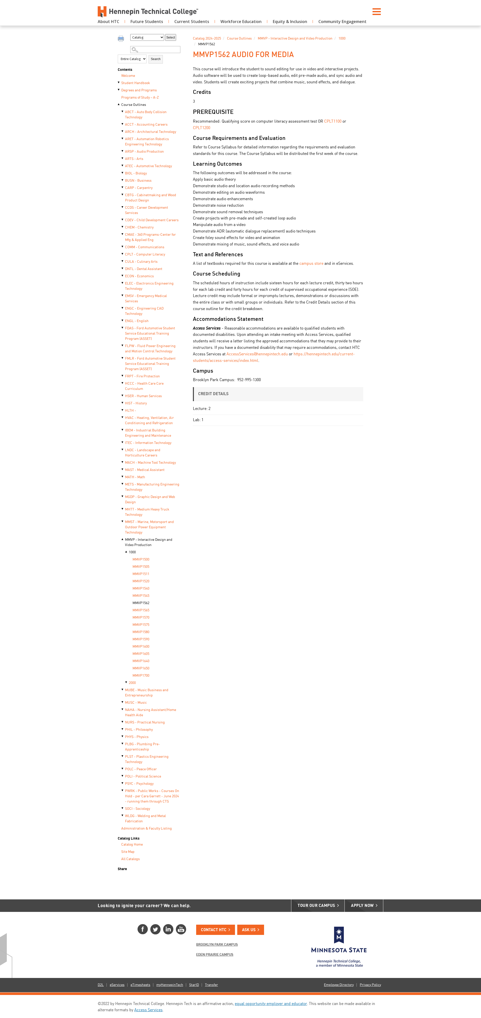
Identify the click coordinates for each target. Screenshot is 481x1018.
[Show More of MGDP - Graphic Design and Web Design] (123, 496)
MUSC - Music (136, 702)
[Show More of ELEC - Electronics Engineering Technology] (123, 283)
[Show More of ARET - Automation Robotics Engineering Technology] (123, 138)
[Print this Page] (121, 39)
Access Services (148, 1010)
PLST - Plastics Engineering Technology (147, 759)
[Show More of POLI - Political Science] (123, 776)
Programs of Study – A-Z (140, 97)
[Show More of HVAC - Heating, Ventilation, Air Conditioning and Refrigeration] (123, 417)
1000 (132, 552)
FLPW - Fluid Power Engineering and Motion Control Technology (150, 348)
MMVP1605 (141, 654)
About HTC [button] (108, 21)
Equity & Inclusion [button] (290, 21)
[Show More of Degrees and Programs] (119, 90)
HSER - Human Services (143, 396)
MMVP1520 (141, 581)
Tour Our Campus (316, 906)
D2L (101, 985)
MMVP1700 (141, 675)
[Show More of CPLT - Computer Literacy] (123, 254)
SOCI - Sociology (137, 809)
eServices (117, 985)
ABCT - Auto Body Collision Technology (146, 114)
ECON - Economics (139, 276)
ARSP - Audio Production (144, 151)
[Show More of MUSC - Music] (123, 702)
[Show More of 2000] (126, 682)
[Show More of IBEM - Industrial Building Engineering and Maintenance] (123, 430)
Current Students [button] (191, 21)
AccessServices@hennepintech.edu (257, 354)
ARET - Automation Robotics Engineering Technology (147, 141)
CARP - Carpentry (139, 188)
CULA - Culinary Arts (141, 262)
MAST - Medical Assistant (145, 470)
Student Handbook (135, 83)
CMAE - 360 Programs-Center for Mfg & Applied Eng (150, 237)
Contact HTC (213, 930)
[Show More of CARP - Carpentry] (123, 187)
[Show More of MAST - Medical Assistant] (123, 469)
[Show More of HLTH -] (123, 410)
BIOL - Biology (136, 173)
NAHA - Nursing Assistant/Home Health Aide (150, 712)
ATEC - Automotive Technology (148, 166)
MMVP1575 (141, 625)
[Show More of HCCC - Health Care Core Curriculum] (123, 383)
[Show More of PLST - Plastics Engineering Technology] (123, 756)
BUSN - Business (138, 180)
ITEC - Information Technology (148, 443)
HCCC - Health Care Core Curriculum (144, 386)
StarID (194, 985)
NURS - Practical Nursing (145, 722)
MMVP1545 (141, 596)
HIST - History (136, 403)
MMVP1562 (141, 603)
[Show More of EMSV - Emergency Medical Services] (123, 295)
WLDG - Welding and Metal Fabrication (145, 818)
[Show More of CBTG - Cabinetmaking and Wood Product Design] (123, 194)
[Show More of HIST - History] (123, 403)
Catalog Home (132, 844)
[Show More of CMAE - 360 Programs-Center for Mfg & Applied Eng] (123, 234)
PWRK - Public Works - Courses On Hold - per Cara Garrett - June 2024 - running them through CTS (152, 796)
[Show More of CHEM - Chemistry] (123, 227)
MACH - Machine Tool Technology (150, 462)
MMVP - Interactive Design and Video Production (148, 542)
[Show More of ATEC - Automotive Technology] (123, 165)
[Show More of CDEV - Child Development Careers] (123, 219)
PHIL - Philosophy (139, 729)
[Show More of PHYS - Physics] (123, 736)
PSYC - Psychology (139, 784)
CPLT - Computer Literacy (145, 254)
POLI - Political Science (143, 776)
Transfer (211, 985)
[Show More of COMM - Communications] (123, 246)
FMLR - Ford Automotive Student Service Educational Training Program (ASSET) (150, 364)
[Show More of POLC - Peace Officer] (123, 769)
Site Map (128, 852)
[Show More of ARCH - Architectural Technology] (123, 131)
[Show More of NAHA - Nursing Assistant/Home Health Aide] (123, 709)
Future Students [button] (147, 21)
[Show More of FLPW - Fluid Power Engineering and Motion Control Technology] (123, 345)
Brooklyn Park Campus (217, 944)
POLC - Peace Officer (141, 769)
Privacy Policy (370, 985)
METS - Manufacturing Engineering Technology (152, 487)
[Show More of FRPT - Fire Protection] (123, 376)
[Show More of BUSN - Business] (123, 180)
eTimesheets (140, 985)
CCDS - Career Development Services (146, 210)
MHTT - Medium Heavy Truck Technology (147, 512)
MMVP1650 (141, 668)
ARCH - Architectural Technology (150, 132)
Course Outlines (133, 105)
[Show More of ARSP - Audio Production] (123, 151)
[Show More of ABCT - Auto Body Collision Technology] (123, 111)
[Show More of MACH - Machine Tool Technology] (123, 462)
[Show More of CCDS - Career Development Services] (123, 207)
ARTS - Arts (134, 159)
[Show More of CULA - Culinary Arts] (123, 261)
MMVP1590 (141, 639)
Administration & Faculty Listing (146, 828)
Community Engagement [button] (342, 21)
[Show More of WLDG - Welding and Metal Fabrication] (123, 815)
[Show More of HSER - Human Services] (123, 395)
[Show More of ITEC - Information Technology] (123, 442)
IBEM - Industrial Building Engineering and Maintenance (148, 433)
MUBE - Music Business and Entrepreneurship (146, 692)
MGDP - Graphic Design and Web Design (150, 499)
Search (156, 59)
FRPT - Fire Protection (142, 376)
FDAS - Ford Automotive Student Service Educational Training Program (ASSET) (150, 334)
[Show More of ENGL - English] (123, 320)
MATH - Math (135, 477)
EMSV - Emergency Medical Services (146, 298)
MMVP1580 (141, 632)
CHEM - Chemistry (139, 227)
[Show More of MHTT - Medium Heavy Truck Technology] (123, 509)
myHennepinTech (169, 985)
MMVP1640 (141, 661)
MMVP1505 (141, 567)
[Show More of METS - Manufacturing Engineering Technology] (123, 484)
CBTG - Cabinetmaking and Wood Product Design (150, 197)
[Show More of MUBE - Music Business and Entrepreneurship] (123, 689)
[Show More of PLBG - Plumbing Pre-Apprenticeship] (123, 743)
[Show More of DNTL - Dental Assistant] (123, 268)
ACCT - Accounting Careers (146, 124)
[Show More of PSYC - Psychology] (123, 783)
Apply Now (362, 906)
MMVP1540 (141, 588)
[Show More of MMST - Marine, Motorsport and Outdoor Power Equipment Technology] (123, 521)
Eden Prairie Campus (214, 954)
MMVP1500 (141, 559)
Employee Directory (339, 985)
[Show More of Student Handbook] (119, 82)
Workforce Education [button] (241, 21)
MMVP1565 (141, 610)
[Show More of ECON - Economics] (123, 276)
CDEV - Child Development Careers (152, 220)
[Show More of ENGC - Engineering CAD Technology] (123, 308)
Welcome (128, 76)
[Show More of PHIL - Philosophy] (123, 729)
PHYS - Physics (137, 737)
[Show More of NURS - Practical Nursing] (123, 722)
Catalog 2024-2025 (207, 38)
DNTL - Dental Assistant (143, 269)
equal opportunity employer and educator (271, 1004)
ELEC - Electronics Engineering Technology (149, 286)
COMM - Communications (144, 247)
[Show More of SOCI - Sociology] (123, 808)
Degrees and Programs (139, 90)
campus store (311, 264)
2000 (132, 683)
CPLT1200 (201, 128)
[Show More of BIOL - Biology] (123, 173)
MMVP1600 (141, 646)
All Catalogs (130, 859)
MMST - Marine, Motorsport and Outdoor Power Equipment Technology (149, 527)
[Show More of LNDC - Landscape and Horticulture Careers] (123, 449)
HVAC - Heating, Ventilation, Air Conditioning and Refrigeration (149, 420)
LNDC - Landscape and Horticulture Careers (142, 452)
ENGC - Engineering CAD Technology (144, 311)
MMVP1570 (141, 617)
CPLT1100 (332, 122)
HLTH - (130, 410)
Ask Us (249, 930)
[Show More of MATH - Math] (123, 476)
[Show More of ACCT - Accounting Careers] (123, 124)
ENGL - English (137, 321)
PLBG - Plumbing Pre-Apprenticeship (142, 746)
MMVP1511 (141, 574)
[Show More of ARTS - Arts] (123, 158)
